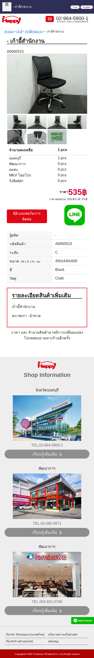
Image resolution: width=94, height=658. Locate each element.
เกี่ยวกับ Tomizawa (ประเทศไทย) (25, 634)
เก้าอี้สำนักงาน (33, 31)
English (87, 7)
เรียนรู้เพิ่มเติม (44, 454)
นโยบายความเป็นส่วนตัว (63, 634)
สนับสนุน (53, 641)
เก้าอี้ (19, 31)
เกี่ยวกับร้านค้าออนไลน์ (19, 641)
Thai (75, 7)
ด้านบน (9, 31)
